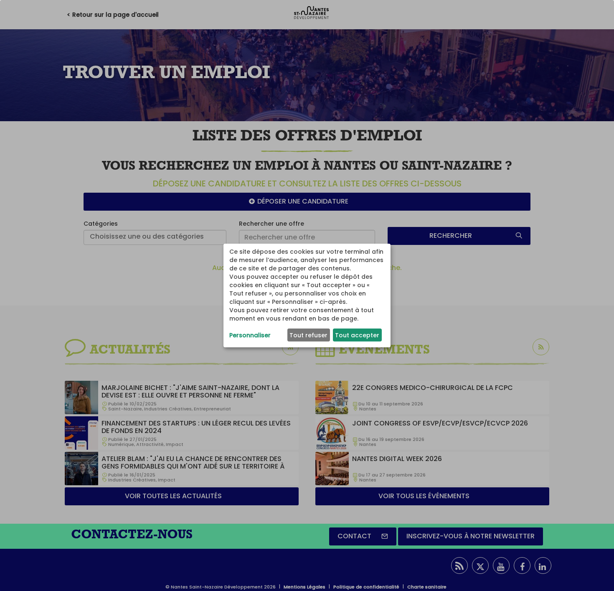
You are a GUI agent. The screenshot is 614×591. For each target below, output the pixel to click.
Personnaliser (250, 335)
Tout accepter (357, 335)
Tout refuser (308, 335)
